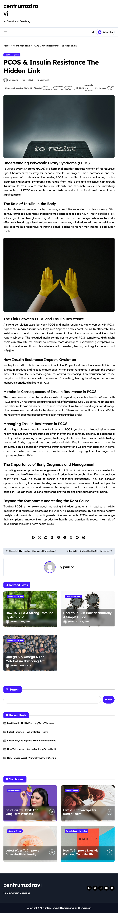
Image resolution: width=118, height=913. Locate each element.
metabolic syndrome (58, 88)
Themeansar (84, 907)
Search (14, 689)
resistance (101, 88)
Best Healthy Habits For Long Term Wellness (30, 723)
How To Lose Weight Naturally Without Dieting (31, 757)
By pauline (13, 80)
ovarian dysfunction (70, 88)
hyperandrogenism (14, 88)
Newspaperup (67, 907)
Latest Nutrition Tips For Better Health (27, 731)
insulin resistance (47, 88)
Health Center (72, 790)
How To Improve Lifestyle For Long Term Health (32, 749)
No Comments (43, 80)
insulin (38, 88)
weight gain (111, 88)
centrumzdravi (22, 884)
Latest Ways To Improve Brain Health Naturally (31, 740)
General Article (14, 831)
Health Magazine (12, 55)
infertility (29, 88)
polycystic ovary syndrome (89, 88)
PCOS (80, 88)
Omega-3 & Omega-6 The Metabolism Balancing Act (25, 659)
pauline (68, 567)
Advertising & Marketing (76, 831)
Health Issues (14, 790)
